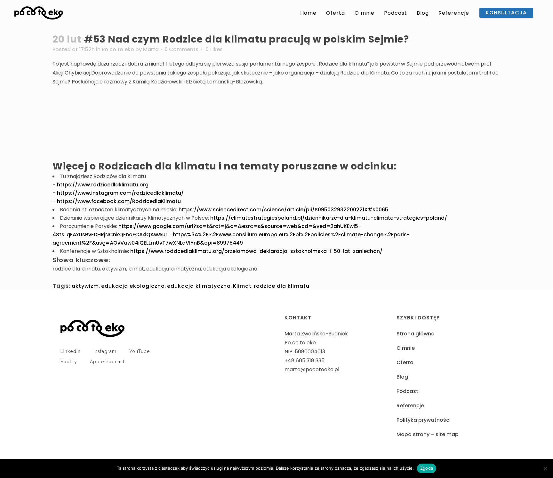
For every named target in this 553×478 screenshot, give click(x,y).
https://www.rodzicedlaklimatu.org (102, 184)
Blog (402, 376)
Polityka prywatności (424, 420)
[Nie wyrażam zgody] (545, 468)
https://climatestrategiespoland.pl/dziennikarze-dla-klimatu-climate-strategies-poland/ (328, 218)
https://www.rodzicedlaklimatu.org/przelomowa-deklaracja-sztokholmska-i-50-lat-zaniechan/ (256, 251)
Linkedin (70, 351)
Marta (151, 49)
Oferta (405, 362)
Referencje (410, 405)
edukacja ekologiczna (133, 286)
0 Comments (181, 49)
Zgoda (426, 468)
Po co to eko (118, 49)
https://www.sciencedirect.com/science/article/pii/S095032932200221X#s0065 (283, 209)
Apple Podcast (107, 361)
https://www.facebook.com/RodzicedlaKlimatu (119, 201)
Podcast (407, 391)
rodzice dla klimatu (281, 286)
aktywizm (85, 286)
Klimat (242, 286)
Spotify (68, 361)
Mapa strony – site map (428, 434)
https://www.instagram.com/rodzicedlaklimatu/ (120, 193)
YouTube (139, 351)
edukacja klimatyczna (199, 286)
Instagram (104, 351)
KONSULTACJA (506, 12)
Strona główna (416, 333)
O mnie (406, 348)
